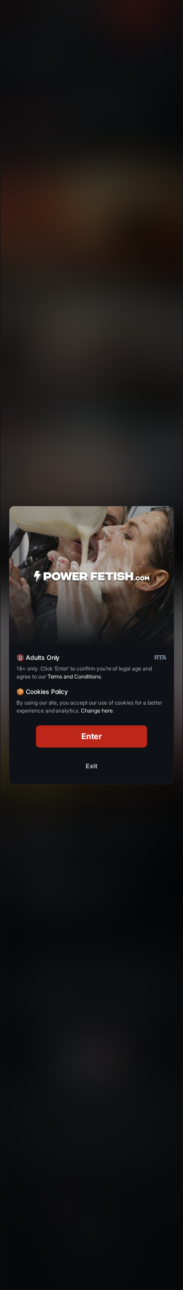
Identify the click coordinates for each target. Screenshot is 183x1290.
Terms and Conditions (74, 676)
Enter (91, 736)
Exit (91, 766)
